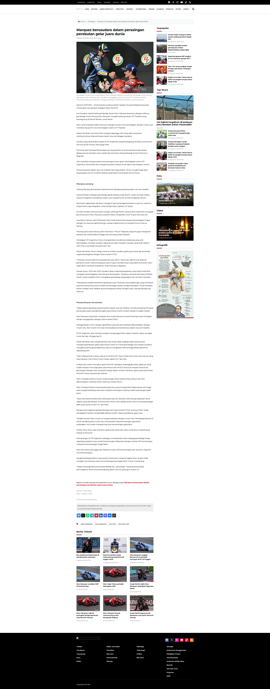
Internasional (141, 9)
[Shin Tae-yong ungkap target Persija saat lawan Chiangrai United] (162, 70)
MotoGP (112, 524)
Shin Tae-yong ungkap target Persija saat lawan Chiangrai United (180, 69)
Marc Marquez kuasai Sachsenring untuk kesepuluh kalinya (111, 615)
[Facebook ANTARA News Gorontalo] (169, 2)
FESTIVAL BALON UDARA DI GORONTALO (174, 199)
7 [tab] (180, 242)
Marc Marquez (87, 524)
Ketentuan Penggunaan (176, 650)
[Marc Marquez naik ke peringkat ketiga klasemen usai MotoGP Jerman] (88, 603)
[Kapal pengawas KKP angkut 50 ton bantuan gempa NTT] (162, 59)
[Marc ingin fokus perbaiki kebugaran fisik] (115, 574)
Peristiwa (119, 9)
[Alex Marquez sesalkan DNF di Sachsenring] (88, 574)
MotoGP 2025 (123, 524)
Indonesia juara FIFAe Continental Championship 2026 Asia (179, 133)
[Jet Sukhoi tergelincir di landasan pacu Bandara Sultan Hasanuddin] (175, 108)
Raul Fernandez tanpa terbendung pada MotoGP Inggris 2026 (113, 557)
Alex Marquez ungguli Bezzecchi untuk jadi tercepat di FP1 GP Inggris (140, 557)
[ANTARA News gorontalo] (80, 9)
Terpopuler (107, 2)
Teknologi (169, 9)
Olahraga (160, 9)
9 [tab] (186, 242)
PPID (168, 676)
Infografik (162, 245)
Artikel (178, 9)
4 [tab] (178, 208)
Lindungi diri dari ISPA (170, 313)
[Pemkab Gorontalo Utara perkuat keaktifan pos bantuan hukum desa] (162, 167)
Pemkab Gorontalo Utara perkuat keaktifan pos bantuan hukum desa (178, 166)
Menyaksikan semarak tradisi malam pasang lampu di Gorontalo (174, 232)
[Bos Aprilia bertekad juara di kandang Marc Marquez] (88, 545)
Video (160, 210)
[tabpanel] (175, 193)
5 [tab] (181, 208)
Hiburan (151, 9)
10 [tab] (189, 242)
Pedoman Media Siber (175, 661)
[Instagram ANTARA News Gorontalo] (177, 2)
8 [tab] (183, 242)
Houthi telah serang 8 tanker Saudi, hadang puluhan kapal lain (179, 37)
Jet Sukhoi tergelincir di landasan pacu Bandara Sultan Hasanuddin (174, 123)
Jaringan (170, 647)
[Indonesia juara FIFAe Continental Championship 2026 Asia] (162, 134)
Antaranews (81, 2)
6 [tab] (177, 242)
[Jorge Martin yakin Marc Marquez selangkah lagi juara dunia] (141, 574)
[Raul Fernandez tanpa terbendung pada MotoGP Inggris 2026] (115, 545)
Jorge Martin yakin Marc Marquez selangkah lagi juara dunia (141, 586)
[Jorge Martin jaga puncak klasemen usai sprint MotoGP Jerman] (141, 603)
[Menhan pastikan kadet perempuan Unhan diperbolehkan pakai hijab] (162, 49)
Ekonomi (129, 9)
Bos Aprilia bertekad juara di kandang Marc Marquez (87, 556)
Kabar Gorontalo (106, 9)
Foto (159, 176)
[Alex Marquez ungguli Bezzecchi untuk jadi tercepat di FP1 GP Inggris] (141, 545)
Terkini (99, 2)
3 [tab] (175, 208)
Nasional (94, 9)
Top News (116, 2)
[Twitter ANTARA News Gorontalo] (173, 2)
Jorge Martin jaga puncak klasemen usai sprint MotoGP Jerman (141, 615)
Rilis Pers (124, 2)
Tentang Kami (172, 658)
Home (87, 9)
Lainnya (186, 9)
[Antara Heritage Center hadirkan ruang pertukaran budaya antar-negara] (162, 145)
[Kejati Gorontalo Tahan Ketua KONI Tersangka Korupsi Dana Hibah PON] (162, 80)
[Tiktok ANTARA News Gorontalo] (186, 2)
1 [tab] (169, 208)
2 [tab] (172, 208)
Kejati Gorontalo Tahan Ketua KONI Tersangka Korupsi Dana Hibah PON (180, 79)
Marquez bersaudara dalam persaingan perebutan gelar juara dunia (122, 21)
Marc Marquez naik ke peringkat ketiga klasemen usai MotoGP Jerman (87, 615)
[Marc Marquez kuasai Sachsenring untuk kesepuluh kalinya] (115, 603)
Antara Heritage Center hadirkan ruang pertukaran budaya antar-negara (179, 144)
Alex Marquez (101, 524)
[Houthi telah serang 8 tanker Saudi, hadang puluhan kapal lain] (162, 38)
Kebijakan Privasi (173, 654)
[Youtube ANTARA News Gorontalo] (181, 2)
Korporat (170, 672)
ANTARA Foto (172, 669)
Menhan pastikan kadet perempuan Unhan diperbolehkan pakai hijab (178, 48)
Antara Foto (91, 2)
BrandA (170, 665)
